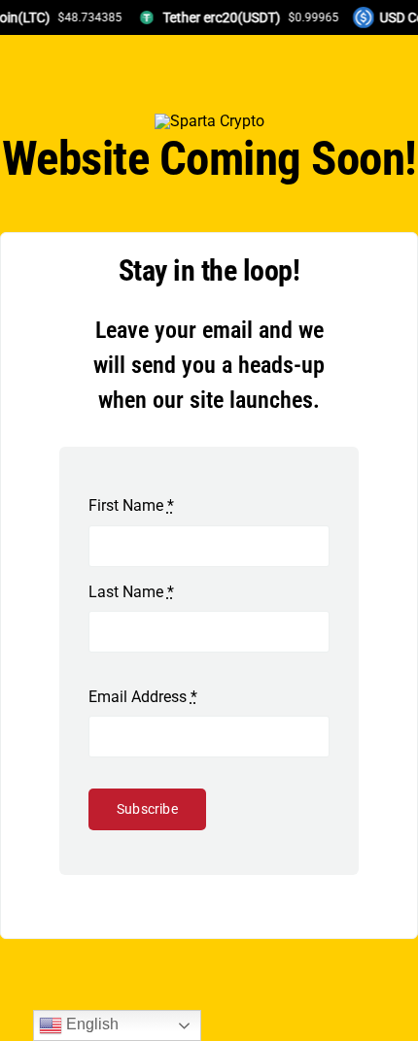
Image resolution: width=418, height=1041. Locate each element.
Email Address (142, 697)
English (90, 1024)
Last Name (131, 592)
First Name (131, 505)
